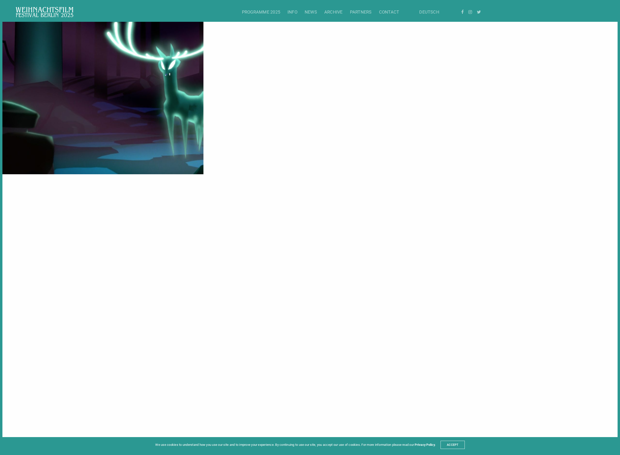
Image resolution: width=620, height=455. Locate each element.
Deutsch (429, 12)
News (311, 12)
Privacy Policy (425, 445)
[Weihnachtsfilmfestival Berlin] (44, 12)
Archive (333, 12)
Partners (361, 12)
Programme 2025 (261, 12)
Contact (389, 12)
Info (292, 12)
